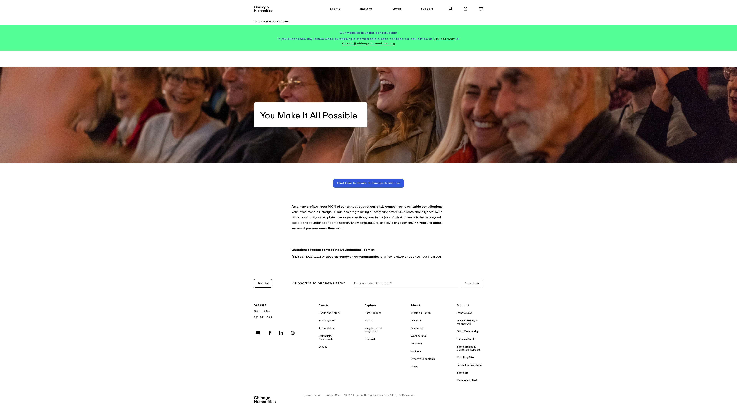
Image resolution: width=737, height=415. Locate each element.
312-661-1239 (444, 38)
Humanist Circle (466, 339)
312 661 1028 (263, 318)
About (396, 9)
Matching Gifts (465, 357)
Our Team (416, 320)
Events (335, 9)
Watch (368, 320)
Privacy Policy (311, 395)
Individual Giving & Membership (467, 322)
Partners (416, 351)
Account (260, 305)
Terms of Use (332, 395)
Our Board (417, 328)
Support (427, 9)
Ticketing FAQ (327, 320)
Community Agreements (326, 337)
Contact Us (262, 311)
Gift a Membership (468, 331)
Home (257, 21)
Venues (323, 346)
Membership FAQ (467, 380)
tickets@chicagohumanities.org (368, 43)
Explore (366, 9)
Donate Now (282, 21)
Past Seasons (373, 313)
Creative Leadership (423, 359)
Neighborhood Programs (373, 330)
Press (414, 366)
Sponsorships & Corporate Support (468, 348)
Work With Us (418, 336)
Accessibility (326, 328)
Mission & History (421, 313)
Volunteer (416, 343)
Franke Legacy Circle (469, 365)
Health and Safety (329, 313)
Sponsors (462, 372)
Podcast (370, 339)
